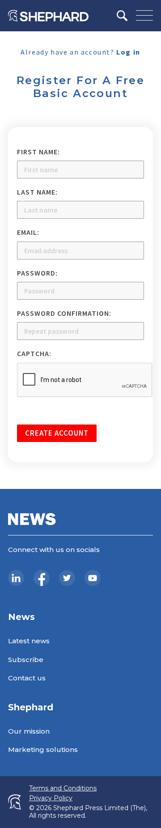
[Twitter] (67, 578)
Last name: (37, 191)
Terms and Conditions (63, 788)
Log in (128, 51)
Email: (28, 232)
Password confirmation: (64, 313)
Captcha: (34, 353)
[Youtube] (93, 578)
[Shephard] (48, 15)
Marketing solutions (43, 749)
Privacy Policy (50, 798)
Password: (37, 272)
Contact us (27, 678)
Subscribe (25, 659)
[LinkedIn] (16, 578)
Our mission (29, 731)
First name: (38, 151)
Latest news (29, 641)
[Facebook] (42, 578)
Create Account (57, 433)
